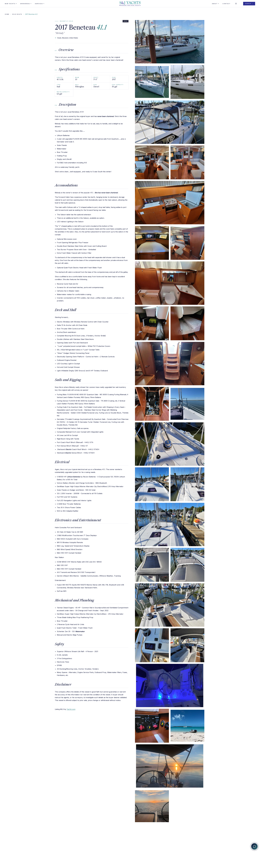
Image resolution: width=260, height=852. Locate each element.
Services (39, 3)
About (214, 3)
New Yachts (10, 3)
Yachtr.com (71, 709)
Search (249, 3)
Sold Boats (17, 14)
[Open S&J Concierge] (254, 846)
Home (7, 14)
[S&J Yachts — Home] (130, 3)
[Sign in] (236, 4)
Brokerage (25, 3)
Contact (226, 3)
